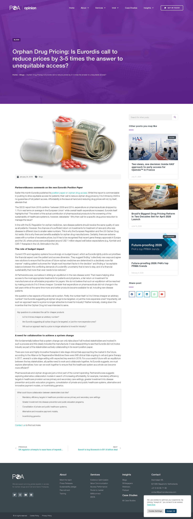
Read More (151, 504)
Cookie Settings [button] (155, 511)
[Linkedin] (31, 495)
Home (71, 8)
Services (99, 8)
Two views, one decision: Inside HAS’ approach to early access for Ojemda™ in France (153, 167)
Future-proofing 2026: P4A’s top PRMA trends (150, 265)
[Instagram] (20, 495)
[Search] (175, 117)
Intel (114, 8)
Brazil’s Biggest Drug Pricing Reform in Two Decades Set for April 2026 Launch (153, 216)
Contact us (20, 425)
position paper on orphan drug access (69, 193)
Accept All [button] (171, 511)
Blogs (22, 75)
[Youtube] (26, 495)
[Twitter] (14, 495)
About (83, 8)
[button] (132, 294)
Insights (147, 8)
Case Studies (131, 8)
